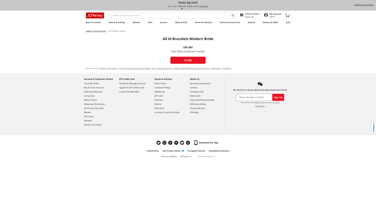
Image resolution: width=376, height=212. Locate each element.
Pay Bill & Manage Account (132, 83)
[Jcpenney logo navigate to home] (95, 15)
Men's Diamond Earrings (162, 68)
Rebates (88, 120)
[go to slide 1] (182, 8)
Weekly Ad (160, 91)
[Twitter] (159, 142)
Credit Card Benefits (129, 91)
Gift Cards (89, 116)
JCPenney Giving (198, 104)
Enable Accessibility (364, 4)
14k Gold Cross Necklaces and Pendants (134, 68)
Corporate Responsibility (202, 99)
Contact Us (89, 95)
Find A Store (160, 83)
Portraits (159, 99)
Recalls (87, 112)
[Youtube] (182, 142)
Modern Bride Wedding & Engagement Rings (191, 68)
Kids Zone (159, 108)
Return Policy (90, 99)
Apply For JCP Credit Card (131, 87)
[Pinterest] (176, 142)
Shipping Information (94, 104)
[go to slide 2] (184, 8)
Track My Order (91, 83)
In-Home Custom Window (167, 112)
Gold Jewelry (216, 68)
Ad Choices (184, 156)
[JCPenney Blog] (188, 142)
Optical (158, 104)
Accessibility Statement (219, 151)
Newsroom (195, 95)
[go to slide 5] (192, 8)
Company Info (197, 91)
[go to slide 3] (187, 8)
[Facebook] (171, 142)
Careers (194, 87)
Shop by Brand (197, 108)
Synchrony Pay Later (94, 108)
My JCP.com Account (94, 87)
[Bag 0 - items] (287, 15)
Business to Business (200, 83)
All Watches (226, 68)
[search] (234, 15)
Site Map (194, 112)
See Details (260, 106)
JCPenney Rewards (93, 91)
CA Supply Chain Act (196, 151)
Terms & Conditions (169, 156)
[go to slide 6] (195, 8)
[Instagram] (165, 142)
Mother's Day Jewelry (108, 68)
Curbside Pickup (163, 87)
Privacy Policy (153, 151)
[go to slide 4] (190, 8)
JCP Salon (159, 95)
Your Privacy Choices (171, 151)
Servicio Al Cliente (93, 124)
